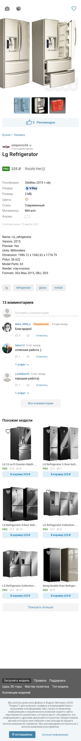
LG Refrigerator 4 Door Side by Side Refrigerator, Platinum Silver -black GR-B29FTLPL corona (19, 525)
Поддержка (57, 680)
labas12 (20, 345)
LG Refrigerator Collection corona (60, 525)
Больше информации (55, 734)
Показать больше (40, 607)
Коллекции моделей (16, 692)
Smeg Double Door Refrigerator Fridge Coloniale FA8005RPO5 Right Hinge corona (60, 585)
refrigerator (23, 287)
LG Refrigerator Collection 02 (19, 585)
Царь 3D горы (12, 686)
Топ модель (60, 686)
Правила (40, 680)
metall (58, 287)
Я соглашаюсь (22, 734)
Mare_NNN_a (23, 324)
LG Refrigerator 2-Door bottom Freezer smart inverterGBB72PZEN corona (60, 464)
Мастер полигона (37, 686)
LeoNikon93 (22, 373)
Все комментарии (40, 403)
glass (42, 287)
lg (6, 287)
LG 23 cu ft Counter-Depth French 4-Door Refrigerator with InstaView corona (19, 464)
